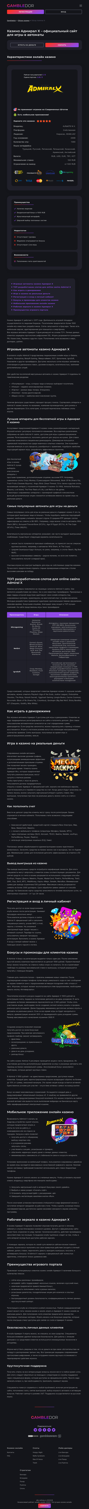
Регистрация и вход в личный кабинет (33, 297)
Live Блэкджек (63, 1456)
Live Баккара (63, 1452)
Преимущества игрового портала (30, 310)
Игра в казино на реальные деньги (31, 294)
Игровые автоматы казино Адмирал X (33, 284)
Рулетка (23, 1485)
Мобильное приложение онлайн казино (34, 303)
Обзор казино (23, 20)
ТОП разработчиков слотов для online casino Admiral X (42, 287)
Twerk (35, 1463)
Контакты (10, 1452)
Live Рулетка (63, 1463)
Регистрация (25, 12)
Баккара (23, 1474)
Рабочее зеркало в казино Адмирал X (33, 307)
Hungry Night (38, 1452)
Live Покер (62, 1459)
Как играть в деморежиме (27, 290)
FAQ (8, 1456)
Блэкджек (23, 1478)
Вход (63, 12)
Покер (22, 1481)
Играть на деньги (27, 45)
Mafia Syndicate (39, 1456)
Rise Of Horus (38, 1459)
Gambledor (11, 20)
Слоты (22, 1488)
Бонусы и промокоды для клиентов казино (35, 300)
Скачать (62, 45)
